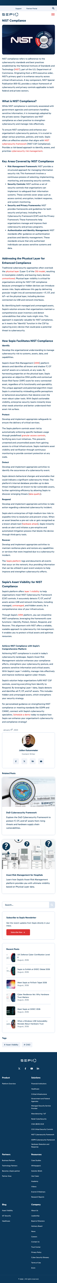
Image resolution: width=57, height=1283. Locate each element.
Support (18, 8)
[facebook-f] (25, 1068)
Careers (34, 1236)
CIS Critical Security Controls (42, 1129)
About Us (34, 1210)
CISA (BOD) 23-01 (37, 1124)
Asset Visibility (12, 1045)
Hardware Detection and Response (40, 1145)
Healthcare (35, 1089)
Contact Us (35, 1242)
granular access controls (33, 435)
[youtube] (32, 1068)
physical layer (12, 271)
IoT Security (6, 1216)
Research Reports (37, 1197)
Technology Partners (9, 1166)
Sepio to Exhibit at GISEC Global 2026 (33, 969)
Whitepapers (36, 1166)
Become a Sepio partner (11, 1171)
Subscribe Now (17, 932)
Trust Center (36, 1247)
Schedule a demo (21, 714)
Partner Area (6, 1176)
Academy (34, 1181)
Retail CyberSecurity (38, 1119)
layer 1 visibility (32, 591)
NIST (17, 69)
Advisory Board (36, 1226)
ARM (36, 363)
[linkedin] (33, 761)
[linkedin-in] (38, 1068)
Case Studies (36, 1160)
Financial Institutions (38, 1084)
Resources (36, 1154)
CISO (28, 1045)
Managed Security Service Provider (41, 1107)
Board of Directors (38, 1221)
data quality (34, 494)
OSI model (40, 271)
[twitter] (24, 761)
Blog (4, 1204)
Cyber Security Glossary (40, 1257)
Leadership (35, 1216)
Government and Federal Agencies (40, 1100)
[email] (41, 761)
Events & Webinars (38, 1192)
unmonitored (8, 278)
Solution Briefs (36, 1171)
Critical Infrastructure (39, 1094)
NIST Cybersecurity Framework (42, 1135)
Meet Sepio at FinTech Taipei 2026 (32, 982)
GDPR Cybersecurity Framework (43, 1140)
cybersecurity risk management (26, 151)
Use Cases (35, 1176)
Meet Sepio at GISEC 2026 (28, 1009)
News (33, 1231)
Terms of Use (36, 1263)
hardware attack (30, 524)
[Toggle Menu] (53, 14)
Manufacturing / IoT (38, 1114)
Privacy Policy (36, 1252)
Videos (33, 1187)
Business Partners (8, 1160)
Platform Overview (9, 1084)
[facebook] (16, 761)
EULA (33, 1268)
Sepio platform (13, 561)
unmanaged (18, 605)
